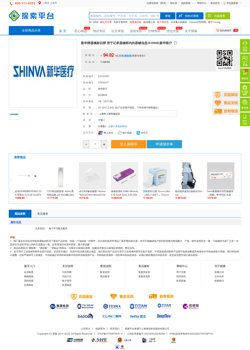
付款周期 (66, 272)
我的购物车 (226, 30)
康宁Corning (214, 22)
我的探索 (185, 3)
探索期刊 (219, 280)
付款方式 (66, 276)
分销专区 (154, 31)
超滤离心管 (149, 22)
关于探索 (191, 31)
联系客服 (181, 280)
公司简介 (85, 328)
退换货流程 (144, 276)
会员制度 (28, 272)
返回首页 (215, 3)
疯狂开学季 (106, 22)
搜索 (168, 15)
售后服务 (42, 213)
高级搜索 (219, 15)
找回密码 (181, 276)
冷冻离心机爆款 (179, 22)
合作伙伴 (219, 276)
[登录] (163, 3)
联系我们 (115, 328)
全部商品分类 (31, 30)
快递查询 (100, 328)
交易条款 (28, 284)
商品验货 (105, 276)
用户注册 (181, 272)
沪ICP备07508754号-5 (109, 333)
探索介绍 (219, 272)
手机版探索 (232, 3)
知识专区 (99, 31)
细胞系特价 (135, 22)
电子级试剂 (163, 22)
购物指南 (28, 276)
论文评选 (117, 31)
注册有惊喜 (152, 3)
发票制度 (66, 284)
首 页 (62, 31)
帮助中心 (201, 3)
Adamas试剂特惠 (197, 22)
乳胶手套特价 (121, 22)
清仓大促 (172, 31)
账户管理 (66, 280)
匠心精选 (81, 31)
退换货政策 (144, 272)
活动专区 (136, 31)
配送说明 (105, 272)
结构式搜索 (192, 15)
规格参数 (20, 213)
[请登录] (127, 55)
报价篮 (173, 3)
